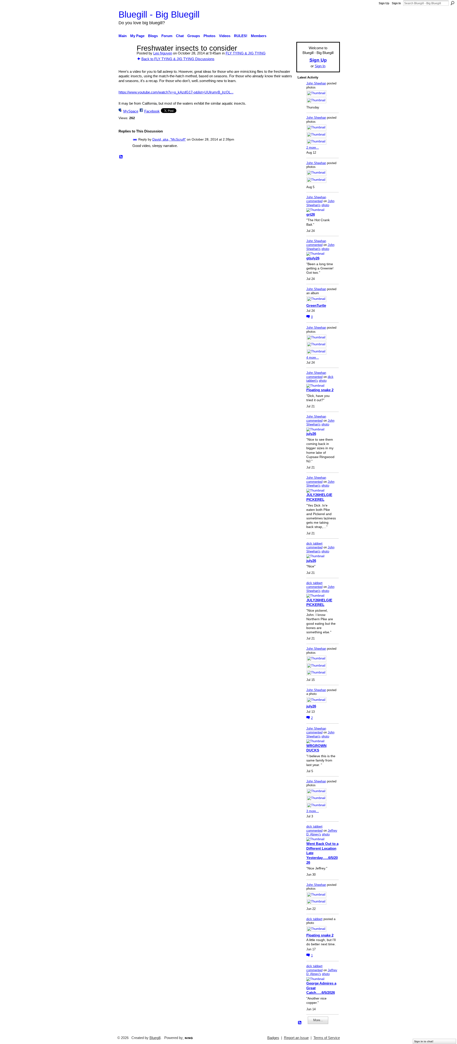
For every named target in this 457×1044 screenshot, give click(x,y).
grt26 (310, 214)
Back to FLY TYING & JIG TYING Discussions (177, 59)
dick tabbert (314, 543)
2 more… (312, 147)
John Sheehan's (320, 203)
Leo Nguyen (162, 53)
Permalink (135, 139)
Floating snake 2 (319, 390)
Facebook (152, 111)
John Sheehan (316, 83)
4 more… (312, 357)
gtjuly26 (312, 258)
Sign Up (384, 3)
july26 (311, 434)
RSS (121, 157)
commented (314, 201)
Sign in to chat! (423, 1041)
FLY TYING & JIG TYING (246, 53)
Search (452, 3)
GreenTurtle (316, 305)
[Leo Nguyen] (126, 57)
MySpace (130, 111)
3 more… (312, 811)
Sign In (396, 3)
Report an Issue (296, 1038)
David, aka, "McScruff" (169, 139)
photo (325, 205)
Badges (273, 1038)
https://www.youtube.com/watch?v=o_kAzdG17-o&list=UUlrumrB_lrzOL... (176, 92)
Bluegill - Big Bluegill (159, 14)
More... (318, 1020)
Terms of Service (326, 1038)
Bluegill (154, 1038)
